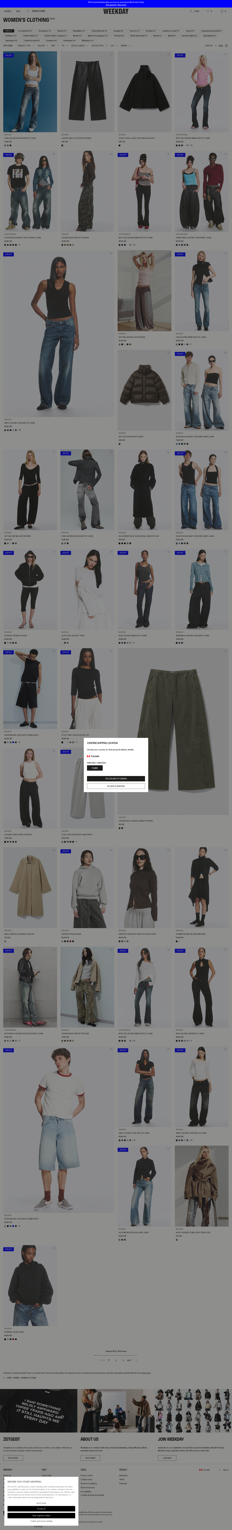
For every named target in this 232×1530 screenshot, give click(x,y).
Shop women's (111, 5)
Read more (41, 1503)
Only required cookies (41, 1516)
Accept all (41, 1509)
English (95, 768)
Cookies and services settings (41, 1521)
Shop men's (122, 5)
